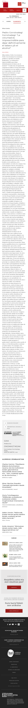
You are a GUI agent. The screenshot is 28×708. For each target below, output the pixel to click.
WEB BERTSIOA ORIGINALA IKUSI (14, 427)
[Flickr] (16, 624)
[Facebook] (7, 624)
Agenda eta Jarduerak (14, 669)
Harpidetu (18, 10)
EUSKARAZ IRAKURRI (12, 423)
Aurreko (12, 10)
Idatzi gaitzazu (13, 644)
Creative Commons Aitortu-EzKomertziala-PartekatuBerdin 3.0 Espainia (16, 433)
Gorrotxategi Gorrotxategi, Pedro (12, 450)
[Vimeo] (19, 624)
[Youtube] (13, 624)
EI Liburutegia (14, 667)
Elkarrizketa (17, 21)
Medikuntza (7, 443)
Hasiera (8, 21)
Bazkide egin (13, 634)
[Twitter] (10, 624)
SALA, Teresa (5, 52)
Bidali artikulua (14, 610)
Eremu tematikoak (14, 661)
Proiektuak (14, 664)
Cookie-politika (14, 683)
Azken (5, 10)
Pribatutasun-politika (14, 680)
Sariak (14, 672)
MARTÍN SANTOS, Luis (11, 452)
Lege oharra (14, 677)
